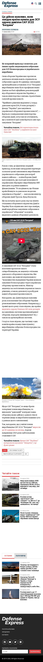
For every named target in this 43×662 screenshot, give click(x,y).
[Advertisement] (21, 354)
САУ (26, 454)
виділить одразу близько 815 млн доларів (21, 309)
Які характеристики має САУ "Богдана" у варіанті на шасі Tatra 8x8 (21, 129)
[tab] (8, 556)
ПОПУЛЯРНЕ (21, 556)
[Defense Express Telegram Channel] (20, 642)
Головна (4, 11)
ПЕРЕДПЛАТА (6, 632)
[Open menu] (39, 3)
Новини (10, 11)
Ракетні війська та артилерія (12, 454)
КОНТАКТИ (5, 635)
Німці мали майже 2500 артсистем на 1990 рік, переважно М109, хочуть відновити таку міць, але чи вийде (30, 484)
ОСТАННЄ (8, 556)
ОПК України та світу (16, 450)
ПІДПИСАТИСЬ (35, 651)
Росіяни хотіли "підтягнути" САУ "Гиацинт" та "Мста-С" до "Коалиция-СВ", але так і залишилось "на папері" (30, 500)
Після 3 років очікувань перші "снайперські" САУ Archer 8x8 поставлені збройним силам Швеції (30, 515)
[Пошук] (36, 4)
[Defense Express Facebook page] (4, 642)
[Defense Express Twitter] (15, 642)
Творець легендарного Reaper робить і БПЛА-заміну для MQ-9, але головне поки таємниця (29, 567)
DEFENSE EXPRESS (10, 30)
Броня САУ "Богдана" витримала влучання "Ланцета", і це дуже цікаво (21, 442)
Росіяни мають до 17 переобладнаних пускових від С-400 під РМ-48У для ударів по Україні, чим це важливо (30, 596)
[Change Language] (32, 3)
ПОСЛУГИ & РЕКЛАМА (8, 629)
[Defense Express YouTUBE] (10, 642)
